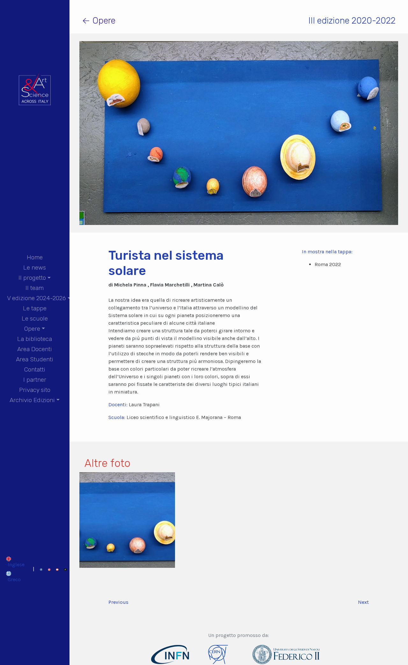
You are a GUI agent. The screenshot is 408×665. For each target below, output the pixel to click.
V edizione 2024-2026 (36, 298)
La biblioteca (34, 339)
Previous (118, 602)
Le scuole (35, 318)
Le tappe (35, 308)
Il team (35, 288)
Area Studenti (34, 359)
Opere (32, 328)
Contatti (34, 369)
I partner (34, 379)
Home (35, 257)
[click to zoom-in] (127, 519)
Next (363, 602)
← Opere (98, 20)
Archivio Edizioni (32, 400)
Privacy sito (34, 390)
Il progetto (32, 277)
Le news (34, 267)
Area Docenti (34, 349)
